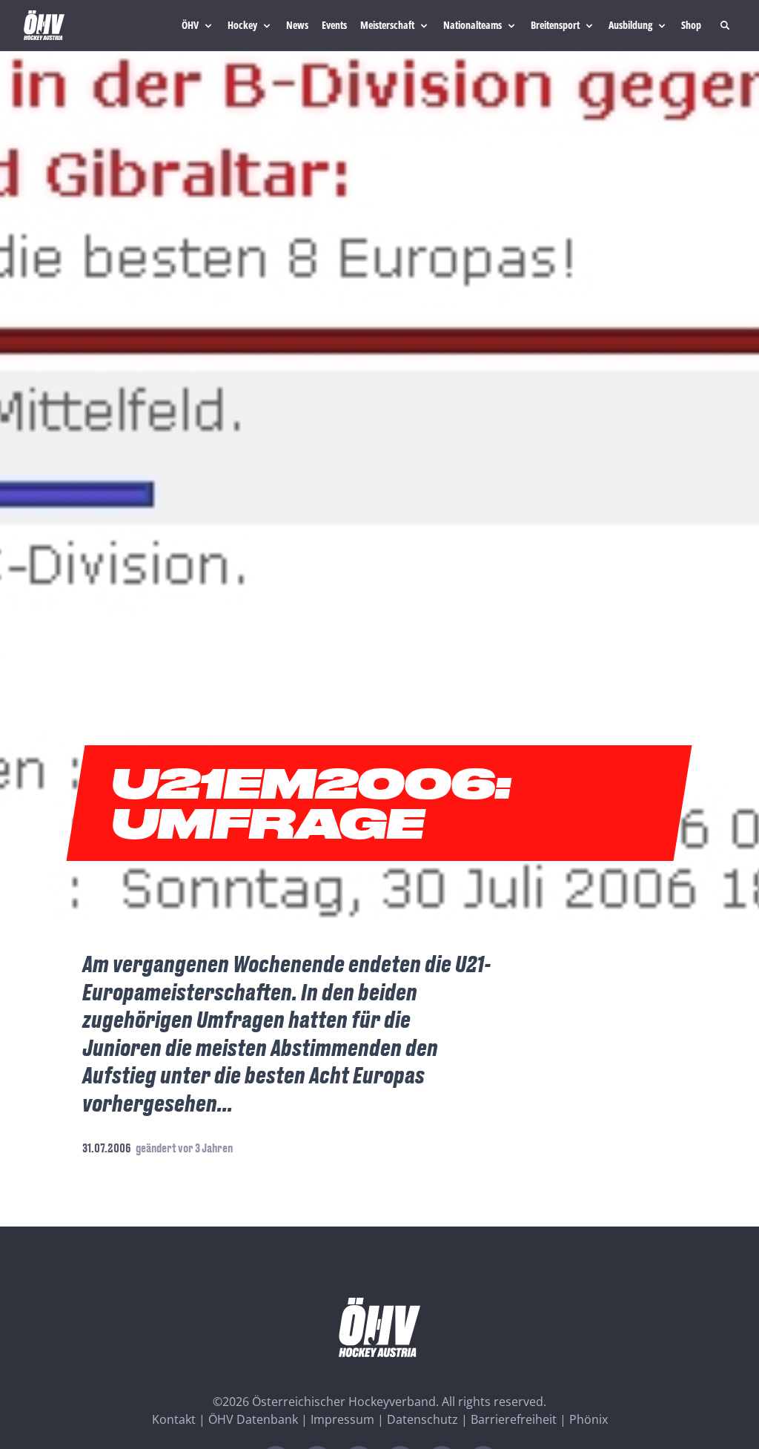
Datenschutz (422, 1419)
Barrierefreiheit (514, 1419)
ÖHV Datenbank (253, 1419)
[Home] (44, 25)
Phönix (588, 1419)
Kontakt (174, 1419)
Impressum (342, 1419)
